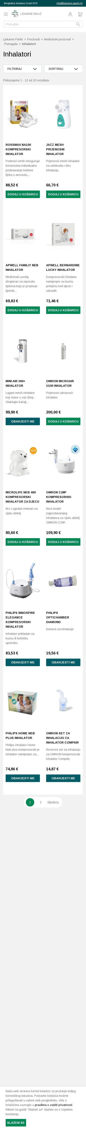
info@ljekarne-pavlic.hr (70, 3)
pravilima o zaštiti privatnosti (53, 1105)
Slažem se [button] (16, 1122)
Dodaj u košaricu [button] (23, 194)
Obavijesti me (23, 421)
